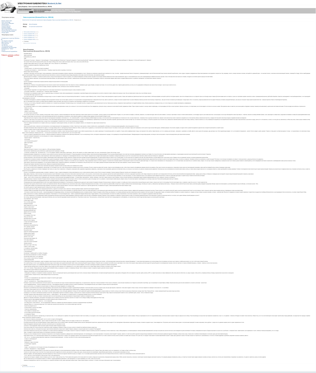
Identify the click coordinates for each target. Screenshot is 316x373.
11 (35, 43)
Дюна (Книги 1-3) (6, 42)
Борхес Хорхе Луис (7, 20)
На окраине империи (7, 40)
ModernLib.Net (54, 3)
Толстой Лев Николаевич (8, 31)
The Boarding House (7, 46)
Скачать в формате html (29, 39)
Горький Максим (6, 26)
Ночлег (3, 50)
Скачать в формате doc (29, 35)
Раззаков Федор (6, 27)
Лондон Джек (5, 32)
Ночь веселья (5, 43)
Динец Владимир (48, 20)
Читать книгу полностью (29, 31)
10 (33, 43)
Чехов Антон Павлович (8, 23)
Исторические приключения (36, 20)
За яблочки (5, 44)
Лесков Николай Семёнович (9, 30)
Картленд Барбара (7, 28)
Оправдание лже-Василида (9, 47)
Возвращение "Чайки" (7, 48)
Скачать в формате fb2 (29, 33)
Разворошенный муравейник (9, 51)
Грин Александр (6, 22)
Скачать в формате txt (29, 37)
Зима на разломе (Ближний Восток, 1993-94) (62, 20)
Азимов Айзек (5, 24)
